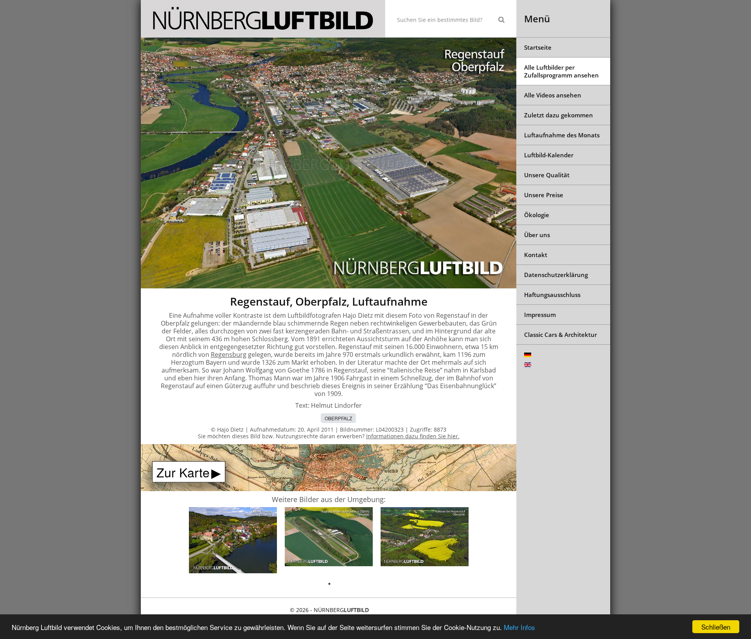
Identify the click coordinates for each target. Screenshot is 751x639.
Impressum (540, 315)
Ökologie (536, 215)
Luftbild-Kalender (548, 155)
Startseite (538, 47)
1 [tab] (329, 584)
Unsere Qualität (547, 175)
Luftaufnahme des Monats (562, 135)
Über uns (537, 235)
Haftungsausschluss (552, 295)
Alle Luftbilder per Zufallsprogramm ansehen (561, 71)
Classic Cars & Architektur (560, 334)
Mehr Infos (519, 627)
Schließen (715, 627)
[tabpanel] (233, 541)
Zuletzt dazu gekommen (558, 115)
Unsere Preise (543, 195)
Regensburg (228, 354)
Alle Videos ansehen (552, 95)
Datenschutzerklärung (556, 275)
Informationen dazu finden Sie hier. (413, 436)
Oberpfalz (338, 418)
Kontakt (535, 255)
